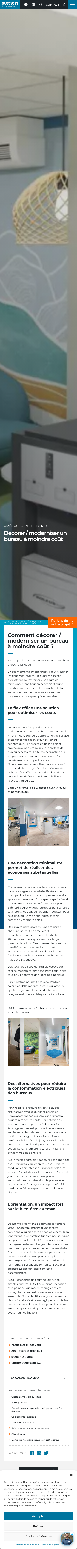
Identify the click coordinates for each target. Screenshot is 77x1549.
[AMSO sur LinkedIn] (33, 4)
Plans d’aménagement (26, 1345)
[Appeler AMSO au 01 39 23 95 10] (64, 4)
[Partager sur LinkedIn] (39, 1453)
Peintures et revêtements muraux (30, 1428)
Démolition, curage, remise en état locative (35, 1439)
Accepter (38, 1516)
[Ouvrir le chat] (67, 1539)
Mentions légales (50, 1544)
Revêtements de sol (22, 1422)
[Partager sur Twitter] (46, 1453)
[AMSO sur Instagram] (40, 4)
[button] (71, 1475)
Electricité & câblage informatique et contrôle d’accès (36, 1409)
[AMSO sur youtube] (26, 4)
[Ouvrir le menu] (72, 4)
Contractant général (26, 1362)
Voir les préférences (39, 1536)
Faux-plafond (19, 1402)
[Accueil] (5, 622)
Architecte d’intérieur (26, 1351)
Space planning (22, 1357)
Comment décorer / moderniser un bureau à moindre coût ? (24, 622)
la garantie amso (25, 1377)
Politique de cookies (27, 1544)
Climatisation (18, 1434)
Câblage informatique (23, 1416)
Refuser (38, 1526)
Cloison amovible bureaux (26, 1396)
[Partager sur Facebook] (31, 1453)
